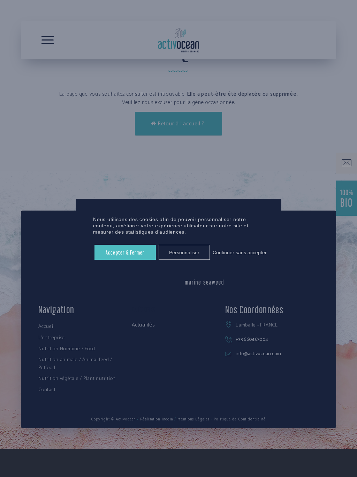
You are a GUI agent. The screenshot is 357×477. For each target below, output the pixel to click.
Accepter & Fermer (125, 252)
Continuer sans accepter (240, 252)
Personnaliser (184, 252)
